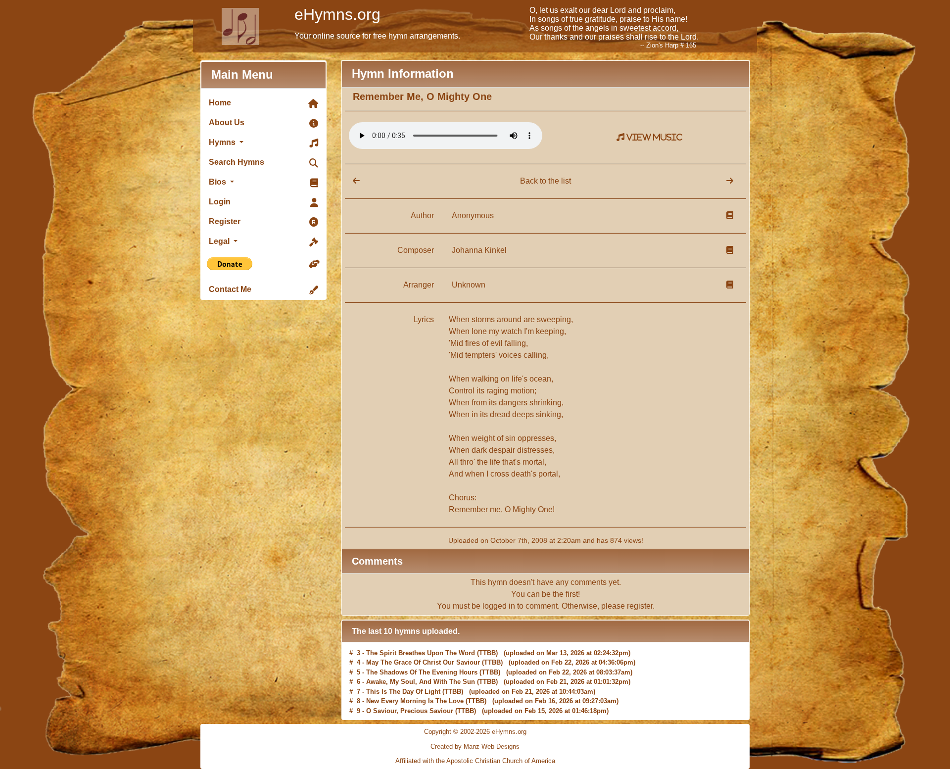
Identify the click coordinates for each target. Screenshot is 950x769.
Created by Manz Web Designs (475, 746)
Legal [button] (220, 241)
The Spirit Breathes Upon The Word (420, 652)
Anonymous (473, 215)
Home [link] (220, 102)
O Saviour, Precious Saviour (409, 710)
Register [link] (224, 221)
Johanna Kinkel (479, 250)
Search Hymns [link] (236, 162)
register (640, 606)
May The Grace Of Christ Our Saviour (423, 661)
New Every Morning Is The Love (415, 700)
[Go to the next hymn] (729, 181)
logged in (498, 606)
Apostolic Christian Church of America (500, 761)
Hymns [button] (223, 142)
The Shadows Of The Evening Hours (421, 671)
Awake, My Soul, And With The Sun (420, 680)
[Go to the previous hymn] (352, 181)
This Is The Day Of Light (403, 690)
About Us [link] (226, 122)
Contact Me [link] (230, 289)
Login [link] (220, 201)
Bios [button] (218, 182)
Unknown (468, 285)
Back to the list (545, 181)
